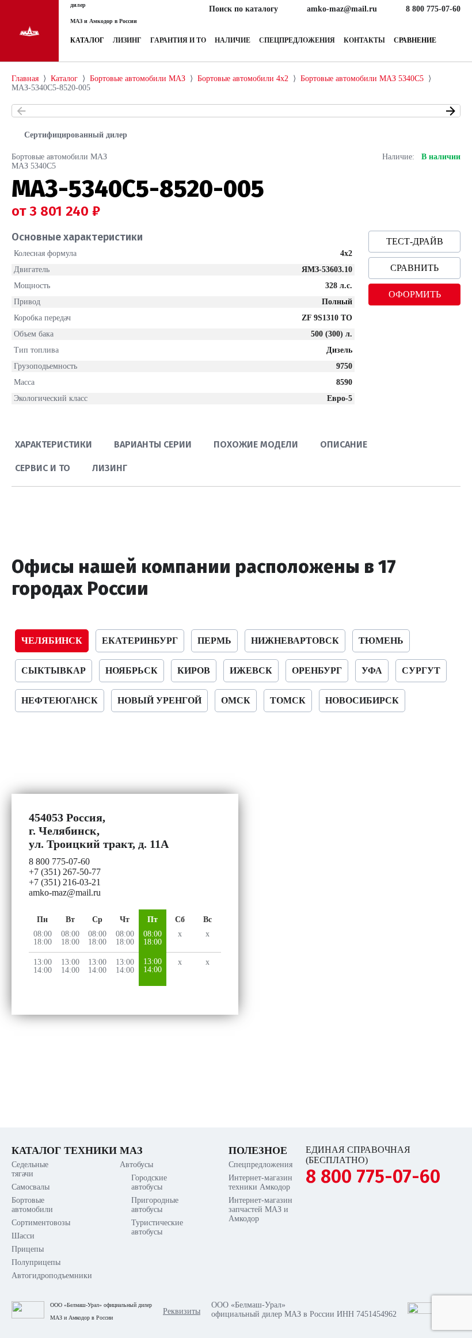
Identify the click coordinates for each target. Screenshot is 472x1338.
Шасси (23, 1236)
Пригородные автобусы (154, 1205)
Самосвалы (31, 1187)
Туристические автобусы (157, 1227)
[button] (21, 111)
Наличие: (398, 156)
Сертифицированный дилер (75, 135)
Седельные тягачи (30, 1169)
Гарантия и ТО (178, 40)
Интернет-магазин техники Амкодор (260, 1182)
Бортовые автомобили (32, 1205)
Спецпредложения (297, 40)
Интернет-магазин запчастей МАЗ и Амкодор (260, 1209)
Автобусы (136, 1164)
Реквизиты (181, 1311)
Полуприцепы (36, 1262)
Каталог (87, 40)
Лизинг (127, 40)
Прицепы (28, 1249)
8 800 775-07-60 (373, 1176)
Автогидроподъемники (38, 1275)
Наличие (232, 40)
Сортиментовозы (38, 1222)
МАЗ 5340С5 (34, 166)
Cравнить (414, 268)
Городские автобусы (149, 1182)
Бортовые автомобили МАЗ (59, 156)
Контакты (364, 40)
